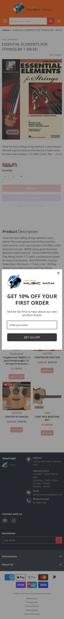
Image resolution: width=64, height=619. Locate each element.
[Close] (58, 273)
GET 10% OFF (32, 337)
